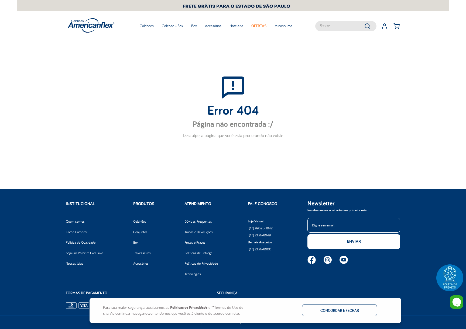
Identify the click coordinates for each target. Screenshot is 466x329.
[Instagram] (328, 260)
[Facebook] (311, 260)
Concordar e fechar (339, 310)
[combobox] (345, 26)
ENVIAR (354, 241)
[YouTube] (344, 260)
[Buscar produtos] (371, 26)
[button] (449, 277)
